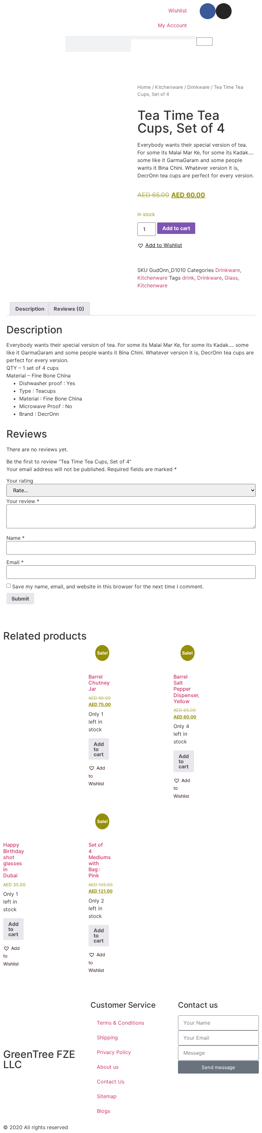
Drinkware (198, 87)
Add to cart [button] (99, 749)
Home (144, 87)
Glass (231, 278)
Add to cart (176, 228)
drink (188, 278)
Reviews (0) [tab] (69, 309)
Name (15, 537)
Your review (22, 501)
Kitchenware (169, 87)
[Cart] (204, 41)
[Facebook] (208, 11)
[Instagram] (224, 11)
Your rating (19, 480)
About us (108, 1067)
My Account (172, 25)
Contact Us (110, 1081)
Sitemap (107, 1096)
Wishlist (177, 10)
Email (15, 562)
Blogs (103, 1111)
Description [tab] (29, 309)
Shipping (107, 1037)
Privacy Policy (114, 1052)
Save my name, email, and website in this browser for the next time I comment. (108, 586)
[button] (163, 37)
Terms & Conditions (120, 1023)
